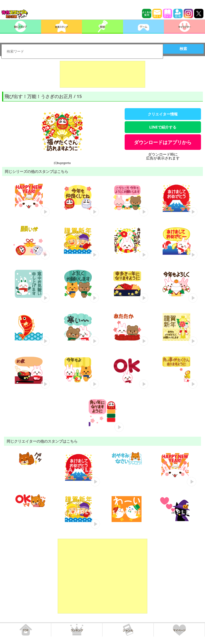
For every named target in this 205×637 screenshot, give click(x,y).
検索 (183, 48)
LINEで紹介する (162, 127)
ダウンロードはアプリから (163, 142)
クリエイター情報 (163, 113)
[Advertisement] (102, 74)
